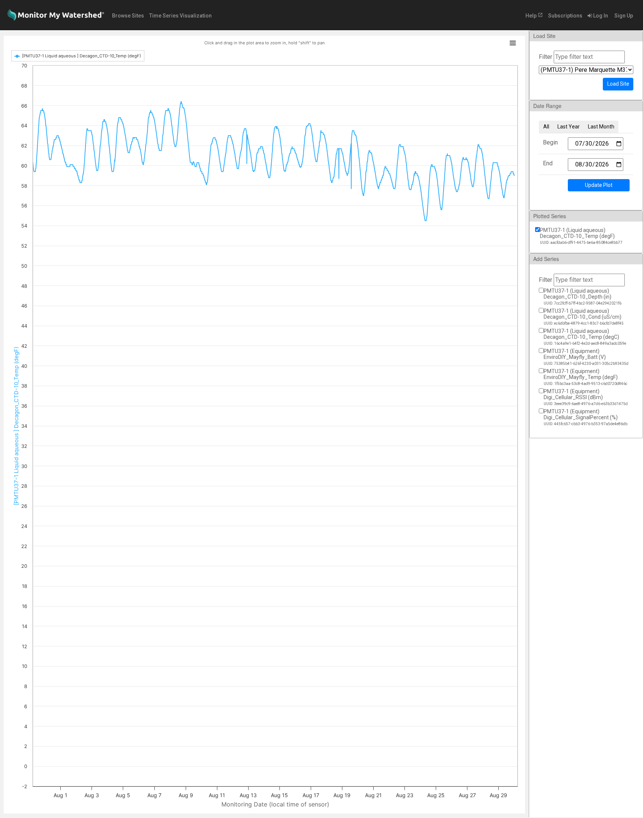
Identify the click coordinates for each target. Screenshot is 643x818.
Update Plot (598, 185)
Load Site (618, 84)
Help (534, 15)
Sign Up (623, 16)
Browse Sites (128, 16)
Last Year (568, 127)
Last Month (601, 127)
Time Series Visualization (180, 16)
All (546, 127)
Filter (545, 56)
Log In (600, 16)
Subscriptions (565, 16)
